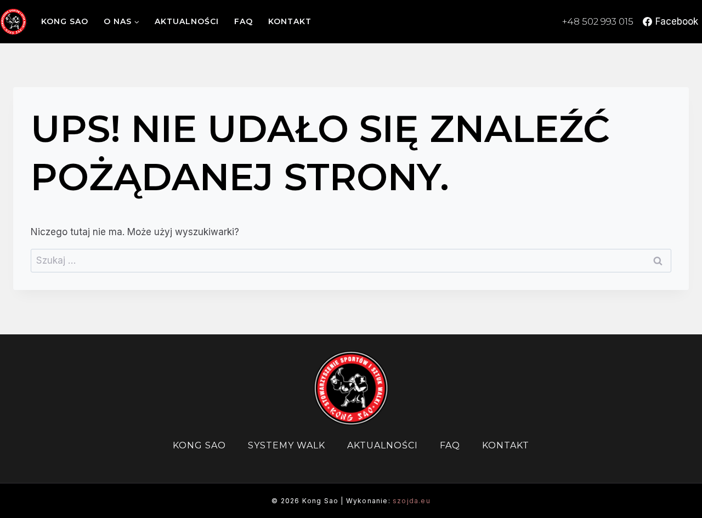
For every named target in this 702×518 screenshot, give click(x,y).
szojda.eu (412, 501)
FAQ (243, 21)
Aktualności (187, 21)
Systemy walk (286, 445)
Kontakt (290, 21)
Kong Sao (64, 21)
